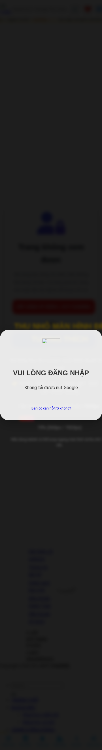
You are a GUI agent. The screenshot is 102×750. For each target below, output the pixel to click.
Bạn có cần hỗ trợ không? (51, 408)
